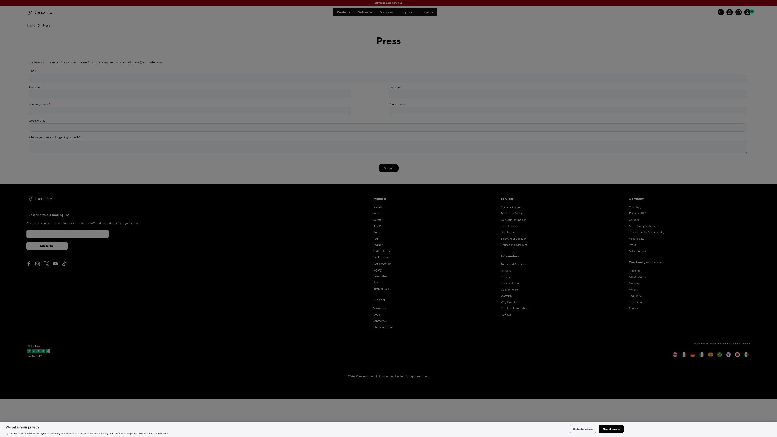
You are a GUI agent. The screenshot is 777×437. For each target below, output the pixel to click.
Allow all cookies (611, 429)
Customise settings (583, 429)
